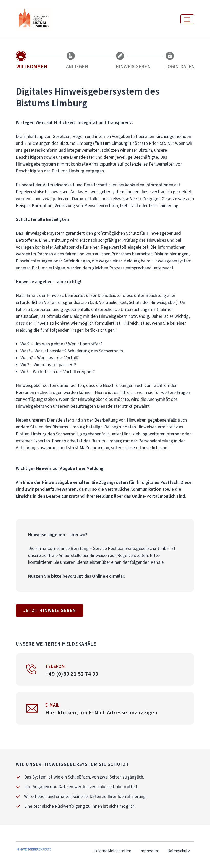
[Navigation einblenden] (187, 19)
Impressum (149, 850)
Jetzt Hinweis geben (49, 610)
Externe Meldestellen (112, 850)
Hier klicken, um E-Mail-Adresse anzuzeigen (101, 712)
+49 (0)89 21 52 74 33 (71, 674)
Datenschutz (178, 850)
